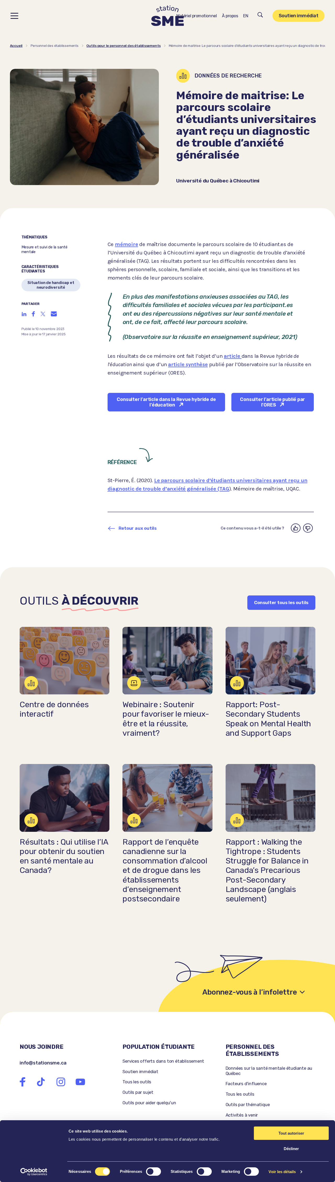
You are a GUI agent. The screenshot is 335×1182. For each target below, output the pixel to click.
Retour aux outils (138, 528)
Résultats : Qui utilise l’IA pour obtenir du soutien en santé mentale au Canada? (64, 856)
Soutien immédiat (298, 16)
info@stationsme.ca (43, 1063)
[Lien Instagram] (60, 1082)
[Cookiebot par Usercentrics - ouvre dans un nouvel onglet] (34, 1172)
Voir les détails (282, 1171)
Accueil (16, 46)
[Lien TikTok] (41, 1082)
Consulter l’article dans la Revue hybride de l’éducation (166, 402)
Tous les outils (136, 1081)
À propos (230, 15)
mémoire (126, 244)
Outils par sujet (137, 1092)
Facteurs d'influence (246, 1083)
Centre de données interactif (54, 709)
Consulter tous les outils (281, 602)
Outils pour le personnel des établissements (123, 46)
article (232, 356)
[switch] (153, 1171)
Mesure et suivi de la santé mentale (44, 249)
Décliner (291, 1148)
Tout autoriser (291, 1133)
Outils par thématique (248, 1104)
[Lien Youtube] (80, 1082)
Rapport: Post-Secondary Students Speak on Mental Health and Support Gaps (268, 719)
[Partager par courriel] (54, 313)
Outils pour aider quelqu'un (149, 1102)
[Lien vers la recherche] (260, 16)
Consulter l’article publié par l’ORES (272, 402)
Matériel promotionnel (196, 15)
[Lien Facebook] (23, 1082)
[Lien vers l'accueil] (167, 15)
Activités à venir (242, 1115)
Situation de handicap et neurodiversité (50, 285)
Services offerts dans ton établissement (163, 1061)
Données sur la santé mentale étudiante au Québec (269, 1071)
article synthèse (188, 364)
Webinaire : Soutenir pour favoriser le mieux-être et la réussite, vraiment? (165, 719)
